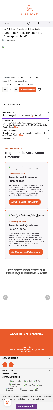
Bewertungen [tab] (8, 138)
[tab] (25, 115)
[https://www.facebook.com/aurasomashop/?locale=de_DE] (4, 364)
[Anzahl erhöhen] (16, 89)
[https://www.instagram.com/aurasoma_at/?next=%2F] (11, 364)
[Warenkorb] (49, 23)
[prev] (5, 297)
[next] (47, 297)
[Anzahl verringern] (5, 89)
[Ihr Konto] (38, 23)
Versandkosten (45, 396)
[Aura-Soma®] (26, 40)
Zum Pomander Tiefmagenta (24, 202)
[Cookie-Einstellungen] (7, 402)
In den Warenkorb (28, 90)
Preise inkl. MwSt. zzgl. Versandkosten (15, 81)
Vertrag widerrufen (26, 406)
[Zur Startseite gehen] (26, 10)
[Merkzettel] (28, 23)
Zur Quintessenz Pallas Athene (25, 252)
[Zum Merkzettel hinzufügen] (39, 89)
